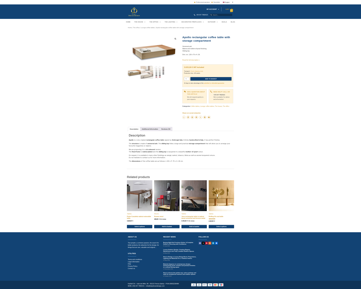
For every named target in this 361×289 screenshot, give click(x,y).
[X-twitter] (203, 243)
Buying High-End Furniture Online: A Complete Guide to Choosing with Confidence (178, 243)
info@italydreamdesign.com (155, 286)
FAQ (129, 264)
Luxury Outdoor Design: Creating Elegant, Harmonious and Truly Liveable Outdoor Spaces (178, 250)
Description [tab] (134, 129)
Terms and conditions (135, 259)
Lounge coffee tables (148, 27)
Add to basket (211, 79)
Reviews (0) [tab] (165, 129)
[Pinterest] (206, 243)
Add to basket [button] (167, 226)
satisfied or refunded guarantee (214, 83)
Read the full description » (191, 60)
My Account (212, 9)
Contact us (131, 268)
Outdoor (211, 22)
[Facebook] (200, 243)
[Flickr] (216, 243)
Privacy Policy (132, 266)
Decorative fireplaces (191, 22)
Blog (233, 22)
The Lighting (170, 22)
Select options (140, 226)
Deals (224, 22)
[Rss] (209, 243)
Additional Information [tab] (150, 129)
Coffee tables (195, 106)
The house (138, 22)
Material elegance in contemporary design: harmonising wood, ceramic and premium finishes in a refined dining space (179, 265)
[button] (175, 39)
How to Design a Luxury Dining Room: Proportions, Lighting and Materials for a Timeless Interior (179, 257)
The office (153, 22)
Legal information (133, 261)
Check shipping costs (196, 71)
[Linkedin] (213, 243)
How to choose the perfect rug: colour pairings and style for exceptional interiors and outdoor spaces (179, 273)
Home (128, 22)
